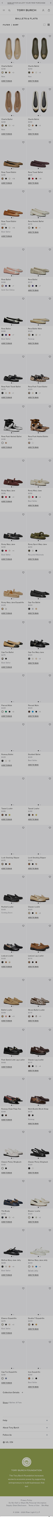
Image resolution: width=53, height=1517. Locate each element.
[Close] (49, 1482)
